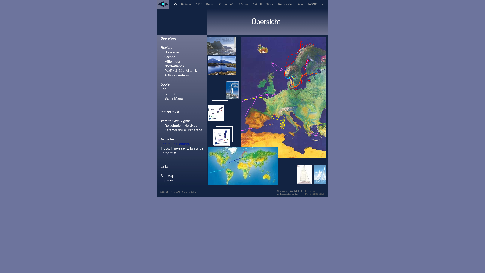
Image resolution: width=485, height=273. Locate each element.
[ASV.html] (320, 182)
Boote (210, 4)
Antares (170, 93)
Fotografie (285, 4)
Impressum (169, 179)
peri (165, 88)
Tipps (270, 4)
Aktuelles (167, 138)
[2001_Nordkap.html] (221, 54)
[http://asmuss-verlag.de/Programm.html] (222, 144)
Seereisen (168, 38)
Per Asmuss (170, 111)
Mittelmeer (172, 61)
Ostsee (169, 56)
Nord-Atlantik (174, 65)
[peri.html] (304, 182)
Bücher (243, 4)
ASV (198, 4)
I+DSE (313, 4)
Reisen (186, 4)
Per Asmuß (227, 4)
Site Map (167, 175)
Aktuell (258, 4)
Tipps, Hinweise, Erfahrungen (183, 148)
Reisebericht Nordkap (180, 125)
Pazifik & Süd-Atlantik (180, 70)
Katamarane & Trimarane (183, 129)
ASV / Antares (177, 74)
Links (300, 4)
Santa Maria (173, 98)
